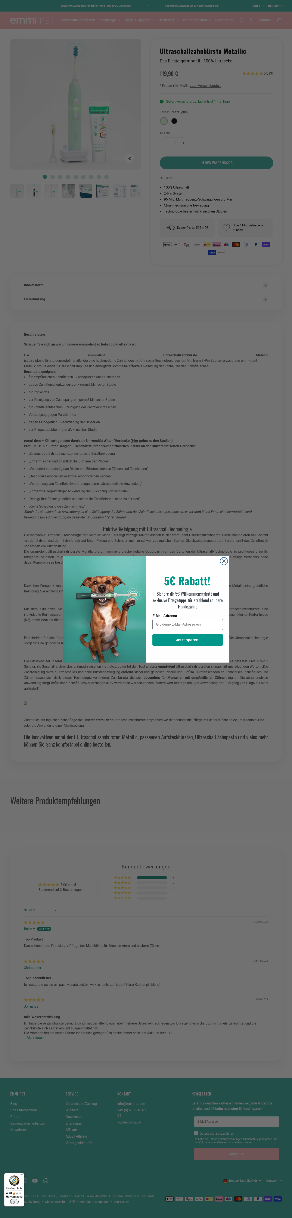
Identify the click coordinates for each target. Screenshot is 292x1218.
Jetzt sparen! (188, 640)
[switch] (14, 1201)
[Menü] (21, 1175)
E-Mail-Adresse (164, 616)
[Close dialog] (224, 561)
